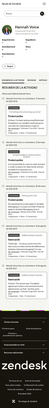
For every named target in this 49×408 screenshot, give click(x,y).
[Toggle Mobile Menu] (44, 4)
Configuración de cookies (34, 385)
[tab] (13, 80)
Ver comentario (13, 128)
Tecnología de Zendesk (27, 401)
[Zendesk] (24, 365)
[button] (22, 322)
